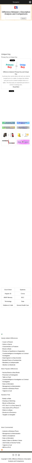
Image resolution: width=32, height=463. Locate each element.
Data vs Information (8, 384)
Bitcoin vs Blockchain (8, 403)
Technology (8, 301)
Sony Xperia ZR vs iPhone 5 (10, 407)
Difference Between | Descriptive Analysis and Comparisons (16, 13)
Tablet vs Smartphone (8, 435)
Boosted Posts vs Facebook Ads (11, 360)
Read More (16, 87)
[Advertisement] (16, 36)
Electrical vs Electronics (9, 412)
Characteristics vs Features (10, 346)
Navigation (16, 2)
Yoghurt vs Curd (7, 391)
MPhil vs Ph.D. (6, 447)
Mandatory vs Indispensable (10, 362)
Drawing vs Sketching (8, 401)
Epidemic (23, 289)
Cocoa (23, 293)
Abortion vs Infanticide (8, 365)
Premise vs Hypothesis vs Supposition (13, 351)
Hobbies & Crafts (8, 305)
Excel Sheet (8, 289)
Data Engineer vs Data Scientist (11, 358)
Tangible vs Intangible (8, 414)
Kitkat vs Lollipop (7, 410)
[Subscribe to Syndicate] (2, 450)
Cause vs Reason (7, 342)
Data (22, 301)
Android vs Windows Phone (10, 388)
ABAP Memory (8, 297)
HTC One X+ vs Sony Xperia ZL (11, 405)
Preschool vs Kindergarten (10, 375)
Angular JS (8, 293)
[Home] (16, 8)
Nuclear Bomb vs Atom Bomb (11, 372)
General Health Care (23, 305)
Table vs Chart (6, 377)
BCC (22, 297)
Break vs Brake (6, 349)
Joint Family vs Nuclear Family (11, 442)
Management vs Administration (11, 386)
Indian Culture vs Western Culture (12, 440)
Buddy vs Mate (6, 398)
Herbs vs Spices (7, 344)
